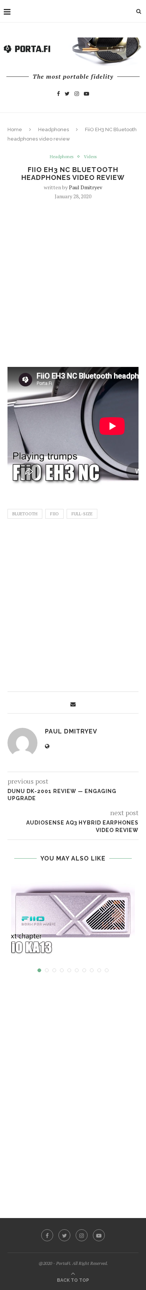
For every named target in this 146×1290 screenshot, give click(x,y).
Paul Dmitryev (85, 187)
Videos (90, 156)
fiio (54, 513)
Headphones (53, 129)
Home (14, 129)
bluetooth (24, 513)
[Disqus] (73, 1088)
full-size (82, 513)
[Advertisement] (73, 283)
